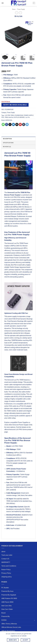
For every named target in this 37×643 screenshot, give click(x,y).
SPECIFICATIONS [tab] (8, 142)
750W (6, 117)
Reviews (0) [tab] (7, 146)
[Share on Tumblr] (23, 124)
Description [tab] (7, 138)
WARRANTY (5, 562)
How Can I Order (7, 609)
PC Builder (5, 587)
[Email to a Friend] (16, 124)
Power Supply (21, 9)
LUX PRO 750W (9, 115)
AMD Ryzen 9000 (7, 602)
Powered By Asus (7, 591)
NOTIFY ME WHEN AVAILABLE (15, 105)
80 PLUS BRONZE (19, 117)
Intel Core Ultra (6, 605)
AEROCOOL (8, 120)
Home (13, 9)
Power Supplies (23, 422)
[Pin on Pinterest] (20, 124)
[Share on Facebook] (6, 124)
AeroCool (10, 117)
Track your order (6, 555)
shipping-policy (6, 577)
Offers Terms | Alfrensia (9, 624)
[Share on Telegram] (27, 124)
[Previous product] (20, 12)
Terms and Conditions (8, 566)
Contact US (5, 559)
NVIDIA (4, 620)
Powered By (5, 616)
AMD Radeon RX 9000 (9, 598)
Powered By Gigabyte (8, 595)
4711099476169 (18, 115)
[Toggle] (34, 620)
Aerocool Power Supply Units (22, 425)
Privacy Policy (6, 573)
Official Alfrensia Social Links (11, 627)
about (3, 551)
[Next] (32, 35)
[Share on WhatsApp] (3, 124)
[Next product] (16, 12)
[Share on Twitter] (13, 124)
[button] (2, 3)
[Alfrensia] (18, 3)
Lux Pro (27, 117)
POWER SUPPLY (28, 115)
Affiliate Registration (8, 631)
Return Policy (6, 569)
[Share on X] (10, 124)
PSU (2, 117)
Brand (3, 613)
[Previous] (4, 35)
